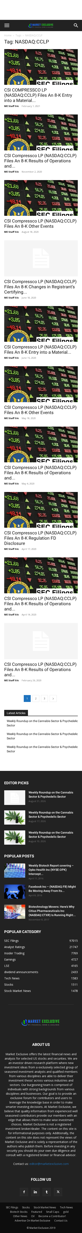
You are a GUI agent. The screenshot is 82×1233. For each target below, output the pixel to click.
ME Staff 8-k (11, 106)
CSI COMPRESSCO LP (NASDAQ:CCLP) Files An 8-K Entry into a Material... (38, 95)
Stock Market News (45, 1207)
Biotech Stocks (18, 1212)
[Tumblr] (46, 1192)
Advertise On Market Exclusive (32, 1220)
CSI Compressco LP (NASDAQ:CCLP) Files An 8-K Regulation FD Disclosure (40, 538)
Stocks (26, 1207)
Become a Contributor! (52, 1216)
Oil (32, 1216)
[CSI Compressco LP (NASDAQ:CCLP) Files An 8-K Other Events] (41, 198)
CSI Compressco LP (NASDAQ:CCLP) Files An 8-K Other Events (40, 224)
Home (8, 35)
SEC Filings (12, 1207)
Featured (36, 1212)
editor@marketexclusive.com (49, 1164)
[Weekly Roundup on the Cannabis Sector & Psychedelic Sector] (14, 797)
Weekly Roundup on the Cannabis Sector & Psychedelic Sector (42, 723)
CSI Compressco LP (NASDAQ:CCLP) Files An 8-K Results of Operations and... (40, 161)
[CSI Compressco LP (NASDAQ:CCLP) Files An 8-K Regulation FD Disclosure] (41, 510)
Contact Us (60, 1220)
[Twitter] (58, 1192)
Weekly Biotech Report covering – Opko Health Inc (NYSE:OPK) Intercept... (51, 870)
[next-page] (53, 698)
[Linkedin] (35, 1192)
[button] (6, 25)
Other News (20, 1216)
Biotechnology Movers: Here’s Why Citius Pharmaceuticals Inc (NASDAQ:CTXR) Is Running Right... (52, 911)
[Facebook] (24, 1192)
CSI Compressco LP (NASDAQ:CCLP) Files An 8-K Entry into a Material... (40, 349)
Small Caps (52, 1212)
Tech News (66, 1207)
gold (66, 1212)
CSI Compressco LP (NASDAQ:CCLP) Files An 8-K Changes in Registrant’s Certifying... (40, 287)
